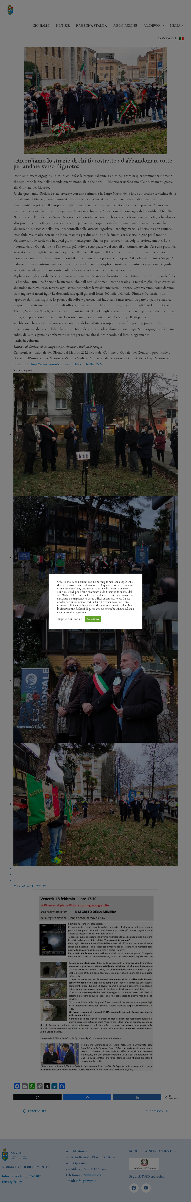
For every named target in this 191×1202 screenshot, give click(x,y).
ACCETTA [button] (93, 619)
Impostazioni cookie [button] (70, 619)
